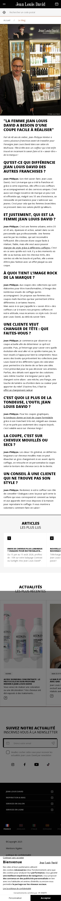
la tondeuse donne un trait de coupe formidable (28, 417)
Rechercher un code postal (22, 12)
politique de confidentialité (18, 855)
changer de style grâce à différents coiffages (27, 247)
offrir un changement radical (18, 390)
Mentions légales (14, 848)
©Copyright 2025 (14, 841)
